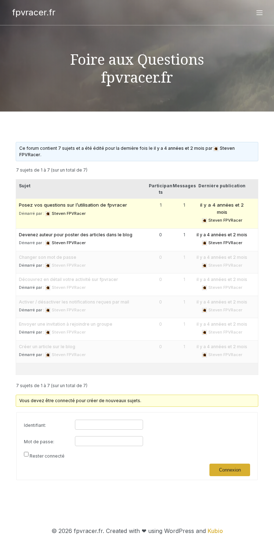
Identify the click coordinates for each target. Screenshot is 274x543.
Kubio (215, 530)
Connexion (230, 470)
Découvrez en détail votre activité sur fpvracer (68, 279)
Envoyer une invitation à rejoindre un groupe (65, 324)
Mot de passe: (39, 441)
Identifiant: (35, 425)
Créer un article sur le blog (47, 346)
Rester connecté (47, 456)
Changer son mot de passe (47, 257)
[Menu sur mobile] (259, 12)
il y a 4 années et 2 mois (179, 148)
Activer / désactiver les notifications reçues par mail (74, 302)
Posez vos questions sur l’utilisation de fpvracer (73, 205)
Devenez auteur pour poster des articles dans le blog (75, 234)
